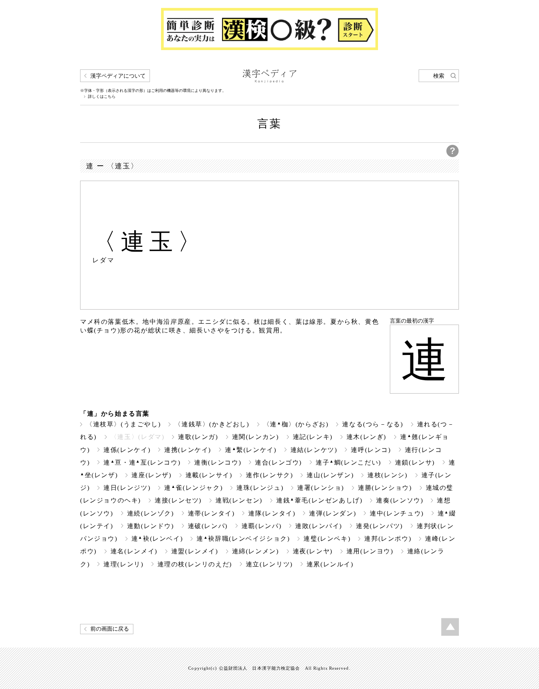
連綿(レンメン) (255, 551)
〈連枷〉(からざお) (296, 424)
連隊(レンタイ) (271, 513)
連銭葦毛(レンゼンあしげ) (319, 500)
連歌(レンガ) (198, 436)
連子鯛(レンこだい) (348, 462)
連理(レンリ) (123, 564)
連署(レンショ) (320, 487)
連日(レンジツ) (126, 487)
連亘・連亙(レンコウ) (141, 462)
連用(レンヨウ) (369, 551)
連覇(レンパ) (261, 526)
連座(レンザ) (151, 475)
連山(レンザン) (330, 475)
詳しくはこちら (102, 97)
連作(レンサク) (269, 475)
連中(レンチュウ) (397, 513)
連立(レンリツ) (269, 564)
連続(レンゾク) (150, 513)
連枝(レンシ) (387, 475)
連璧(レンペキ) (326, 538)
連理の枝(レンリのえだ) (194, 564)
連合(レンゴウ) (278, 462)
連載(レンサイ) (208, 475)
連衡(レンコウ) (217, 462)
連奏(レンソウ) (399, 500)
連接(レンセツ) (178, 500)
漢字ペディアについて (118, 76)
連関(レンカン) (255, 436)
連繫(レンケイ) (251, 449)
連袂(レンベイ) (157, 538)
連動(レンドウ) (150, 526)
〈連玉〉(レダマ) (137, 436)
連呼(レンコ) (371, 449)
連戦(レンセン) (238, 500)
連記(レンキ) (313, 436)
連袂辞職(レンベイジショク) (243, 538)
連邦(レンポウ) (387, 538)
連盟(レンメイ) (194, 551)
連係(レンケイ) (126, 449)
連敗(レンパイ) (318, 526)
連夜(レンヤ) (313, 551)
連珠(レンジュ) (259, 487)
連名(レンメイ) (133, 551)
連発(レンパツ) (379, 526)
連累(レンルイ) (330, 564)
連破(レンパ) (208, 526)
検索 (438, 76)
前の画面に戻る (109, 629)
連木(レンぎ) (366, 436)
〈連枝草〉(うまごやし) (123, 424)
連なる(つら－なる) (372, 424)
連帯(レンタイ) (211, 513)
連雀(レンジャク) (193, 487)
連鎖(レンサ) (415, 462)
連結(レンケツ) (313, 449)
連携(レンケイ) (187, 449)
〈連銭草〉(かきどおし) (211, 424)
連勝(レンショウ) (385, 487)
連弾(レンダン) (332, 513)
